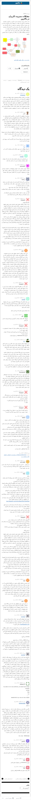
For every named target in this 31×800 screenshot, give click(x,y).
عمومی (9, 80)
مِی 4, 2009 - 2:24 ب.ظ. (20, 370)
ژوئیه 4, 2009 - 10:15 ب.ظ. (19, 740)
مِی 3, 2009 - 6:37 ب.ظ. (20, 93)
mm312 (23, 616)
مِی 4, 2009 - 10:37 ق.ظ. (18, 155)
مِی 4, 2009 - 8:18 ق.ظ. (18, 249)
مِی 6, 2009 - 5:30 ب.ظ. (18, 599)
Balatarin (20, 80)
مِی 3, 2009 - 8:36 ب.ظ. (20, 164)
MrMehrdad (22, 703)
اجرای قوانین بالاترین (8, 778)
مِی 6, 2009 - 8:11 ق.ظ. (20, 579)
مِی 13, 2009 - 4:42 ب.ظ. (19, 653)
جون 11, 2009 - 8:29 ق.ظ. (19, 701)
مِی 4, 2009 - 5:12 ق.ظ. (20, 198)
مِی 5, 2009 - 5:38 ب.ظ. (18, 282)
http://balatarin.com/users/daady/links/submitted (17, 501)
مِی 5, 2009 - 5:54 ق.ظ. (18, 324)
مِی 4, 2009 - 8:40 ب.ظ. (20, 460)
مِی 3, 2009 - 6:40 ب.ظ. (20, 112)
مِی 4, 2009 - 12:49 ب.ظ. (19, 339)
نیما (24, 341)
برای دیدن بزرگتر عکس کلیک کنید (21, 60)
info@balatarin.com (24, 624)
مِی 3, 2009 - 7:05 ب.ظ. (20, 145)
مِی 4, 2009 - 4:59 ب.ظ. (20, 416)
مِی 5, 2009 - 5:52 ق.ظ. (18, 391)
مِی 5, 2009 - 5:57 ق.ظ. (18, 406)
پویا (24, 146)
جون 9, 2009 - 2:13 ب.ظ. (19, 682)
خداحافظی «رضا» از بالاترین (21, 778)
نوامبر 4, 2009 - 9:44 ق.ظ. (19, 758)
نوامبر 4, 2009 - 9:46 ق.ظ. (19, 766)
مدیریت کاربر (23, 82)
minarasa (22, 95)
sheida (21, 156)
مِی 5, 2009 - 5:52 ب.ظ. (20, 516)
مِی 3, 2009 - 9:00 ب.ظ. (20, 178)
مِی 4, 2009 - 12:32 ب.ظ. (18, 314)
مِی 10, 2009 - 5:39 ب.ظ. (19, 615)
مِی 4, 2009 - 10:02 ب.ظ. (19, 472)
